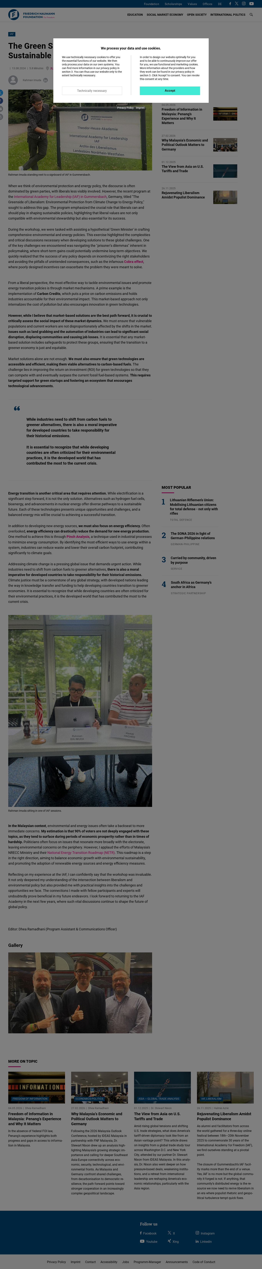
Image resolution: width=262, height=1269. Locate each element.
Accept (170, 90)
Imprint (140, 107)
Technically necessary (92, 91)
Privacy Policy (125, 107)
